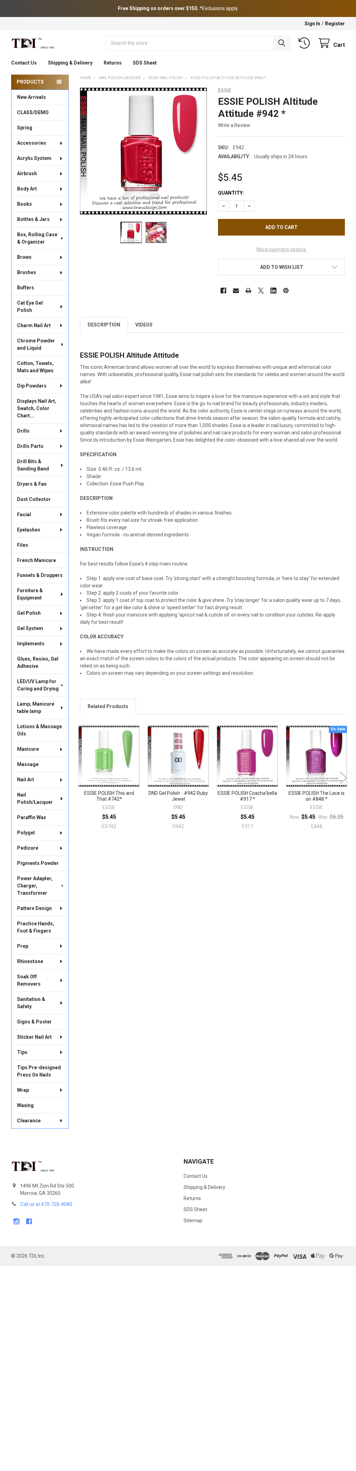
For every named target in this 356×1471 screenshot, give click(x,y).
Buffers (25, 287)
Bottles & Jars (33, 219)
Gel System (30, 628)
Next (343, 778)
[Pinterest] (286, 290)
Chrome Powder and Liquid (36, 344)
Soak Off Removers (29, 980)
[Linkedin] (273, 290)
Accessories (31, 143)
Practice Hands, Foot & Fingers (35, 927)
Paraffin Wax (31, 817)
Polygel (26, 832)
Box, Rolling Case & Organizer (37, 238)
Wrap (23, 1090)
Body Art (27, 189)
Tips (22, 1052)
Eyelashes (28, 530)
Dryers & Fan (32, 484)
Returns (113, 63)
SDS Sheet (145, 63)
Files (22, 545)
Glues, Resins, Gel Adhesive (37, 662)
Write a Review (234, 125)
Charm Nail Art (34, 325)
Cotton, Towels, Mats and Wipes (35, 366)
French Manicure (36, 560)
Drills (23, 431)
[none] (143, 151)
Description (104, 325)
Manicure (28, 749)
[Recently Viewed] (306, 43)
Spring (24, 127)
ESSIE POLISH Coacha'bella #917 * (247, 796)
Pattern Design (34, 908)
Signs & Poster (34, 1021)
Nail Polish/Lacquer (35, 798)
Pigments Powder (38, 863)
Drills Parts (30, 446)
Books (24, 204)
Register (335, 23)
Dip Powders (32, 386)
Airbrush (27, 173)
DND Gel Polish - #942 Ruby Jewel (178, 796)
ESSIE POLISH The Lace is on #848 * (317, 796)
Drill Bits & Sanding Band (33, 465)
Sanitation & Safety (31, 1002)
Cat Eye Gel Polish (30, 306)
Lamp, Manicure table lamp (35, 707)
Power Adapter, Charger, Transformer (34, 886)
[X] (261, 290)
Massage (28, 764)
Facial (24, 514)
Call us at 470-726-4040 (46, 1204)
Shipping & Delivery (70, 63)
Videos (144, 325)
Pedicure (27, 848)
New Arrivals (31, 97)
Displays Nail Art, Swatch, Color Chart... (36, 408)
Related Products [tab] (108, 706)
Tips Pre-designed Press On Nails (39, 1071)
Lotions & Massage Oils (39, 730)
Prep (22, 946)
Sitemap (193, 1220)
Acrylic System (34, 158)
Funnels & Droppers (40, 575)
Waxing (25, 1105)
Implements (30, 643)
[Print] (248, 290)
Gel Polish (29, 613)
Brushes (26, 272)
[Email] (235, 290)
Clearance (29, 1120)
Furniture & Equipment (30, 594)
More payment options (281, 249)
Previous (81, 778)
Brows (24, 257)
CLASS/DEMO (33, 112)
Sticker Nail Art (34, 1037)
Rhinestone (30, 961)
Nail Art (25, 779)
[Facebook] (223, 290)
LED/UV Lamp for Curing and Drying (38, 685)
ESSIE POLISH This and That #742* (109, 796)
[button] (281, 267)
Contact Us (24, 63)
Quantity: (231, 193)
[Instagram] (16, 1221)
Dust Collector (34, 499)
